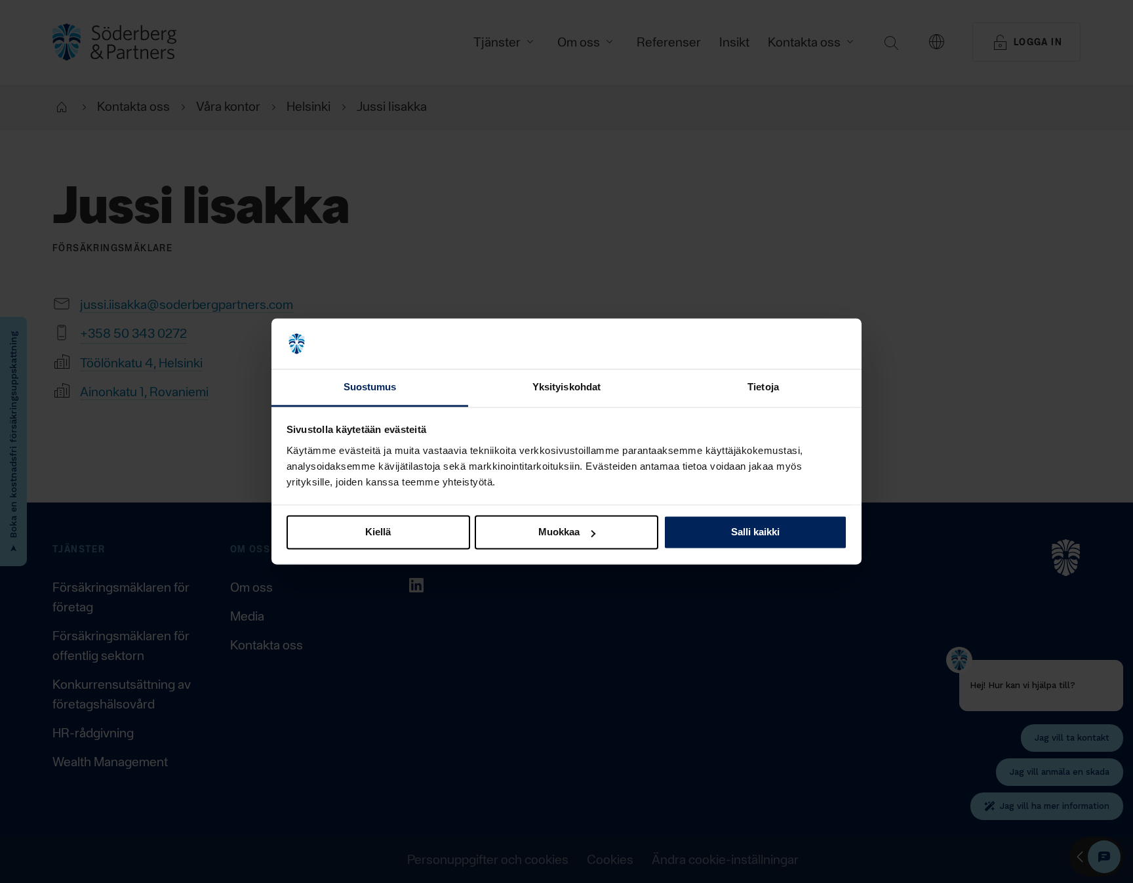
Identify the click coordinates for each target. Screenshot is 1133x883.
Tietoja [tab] (763, 386)
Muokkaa (559, 532)
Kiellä (378, 532)
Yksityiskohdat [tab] (566, 386)
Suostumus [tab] (370, 386)
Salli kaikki (755, 532)
